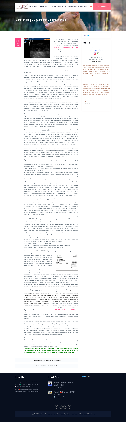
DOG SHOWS (80, 6)
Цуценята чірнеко (72, 6)
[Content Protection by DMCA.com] (86, 376)
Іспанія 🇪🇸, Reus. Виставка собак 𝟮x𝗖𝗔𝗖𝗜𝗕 (26, 389)
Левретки (47, 6)
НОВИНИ (42, 6)
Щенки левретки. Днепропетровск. (45, 365)
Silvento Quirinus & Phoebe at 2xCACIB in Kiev (28, 382)
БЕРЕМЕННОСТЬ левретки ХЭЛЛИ (65, 310)
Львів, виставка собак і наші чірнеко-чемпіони (27, 391)
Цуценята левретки (56, 6)
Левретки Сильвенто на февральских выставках (47, 360)
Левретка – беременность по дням (66, 47)
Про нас (36, 6)
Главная (31, 6)
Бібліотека (86, 6)
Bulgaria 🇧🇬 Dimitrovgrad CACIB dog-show (26, 384)
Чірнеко (64, 6)
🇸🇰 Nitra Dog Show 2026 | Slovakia (24, 387)
